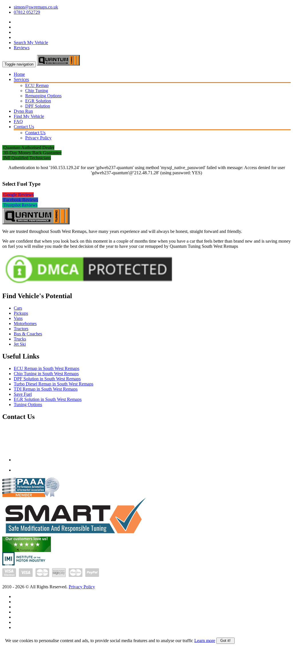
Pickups (21, 313)
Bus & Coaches (28, 333)
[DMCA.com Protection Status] (88, 284)
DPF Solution (37, 106)
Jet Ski (20, 344)
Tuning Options (28, 404)
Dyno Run (23, 111)
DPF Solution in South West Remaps (47, 378)
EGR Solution (38, 100)
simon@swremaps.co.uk (36, 7)
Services (21, 79)
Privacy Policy (38, 137)
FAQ (18, 121)
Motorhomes (25, 323)
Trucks (20, 339)
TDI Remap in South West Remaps (46, 389)
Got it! (225, 640)
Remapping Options (43, 95)
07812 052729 (27, 12)
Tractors (21, 328)
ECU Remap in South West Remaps (46, 368)
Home (19, 74)
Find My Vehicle (29, 116)
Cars (18, 308)
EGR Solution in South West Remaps (48, 399)
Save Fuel (23, 394)
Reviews (21, 47)
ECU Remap (37, 85)
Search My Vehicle (31, 42)
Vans (18, 318)
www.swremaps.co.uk (34, 470)
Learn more (204, 640)
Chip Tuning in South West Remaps (46, 373)
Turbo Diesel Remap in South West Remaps (53, 383)
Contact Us (24, 126)
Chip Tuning (36, 90)
